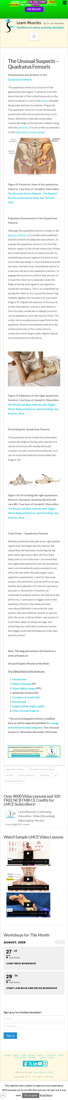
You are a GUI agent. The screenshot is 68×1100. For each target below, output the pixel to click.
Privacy (32, 1058)
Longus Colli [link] (19, 706)
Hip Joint (9, 775)
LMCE (16, 1055)
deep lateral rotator (15, 769)
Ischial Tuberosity (26, 775)
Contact (51, 1055)
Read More (46, 1095)
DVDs (23, 1055)
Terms (43, 1058)
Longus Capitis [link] (36, 706)
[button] (34, 36)
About (41, 1055)
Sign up (10, 1035)
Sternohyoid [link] (19, 701)
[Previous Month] (58, 942)
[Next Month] (62, 942)
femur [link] (44, 100)
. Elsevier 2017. (32, 198)
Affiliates (20, 1058)
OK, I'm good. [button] (30, 1095)
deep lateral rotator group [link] (29, 132)
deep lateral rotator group (41, 769)
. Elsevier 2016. (33, 409)
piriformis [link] (23, 127)
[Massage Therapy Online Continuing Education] (34, 25)
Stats (61, 1055)
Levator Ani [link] (33, 697)
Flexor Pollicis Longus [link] (24, 688)
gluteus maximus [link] (17, 235)
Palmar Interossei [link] (22, 683)
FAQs (51, 1058)
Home (7, 1055)
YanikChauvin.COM (43, 1072)
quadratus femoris (14, 781)
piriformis (44, 775)
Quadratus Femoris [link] (20, 79)
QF (56, 775)
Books (31, 1055)
